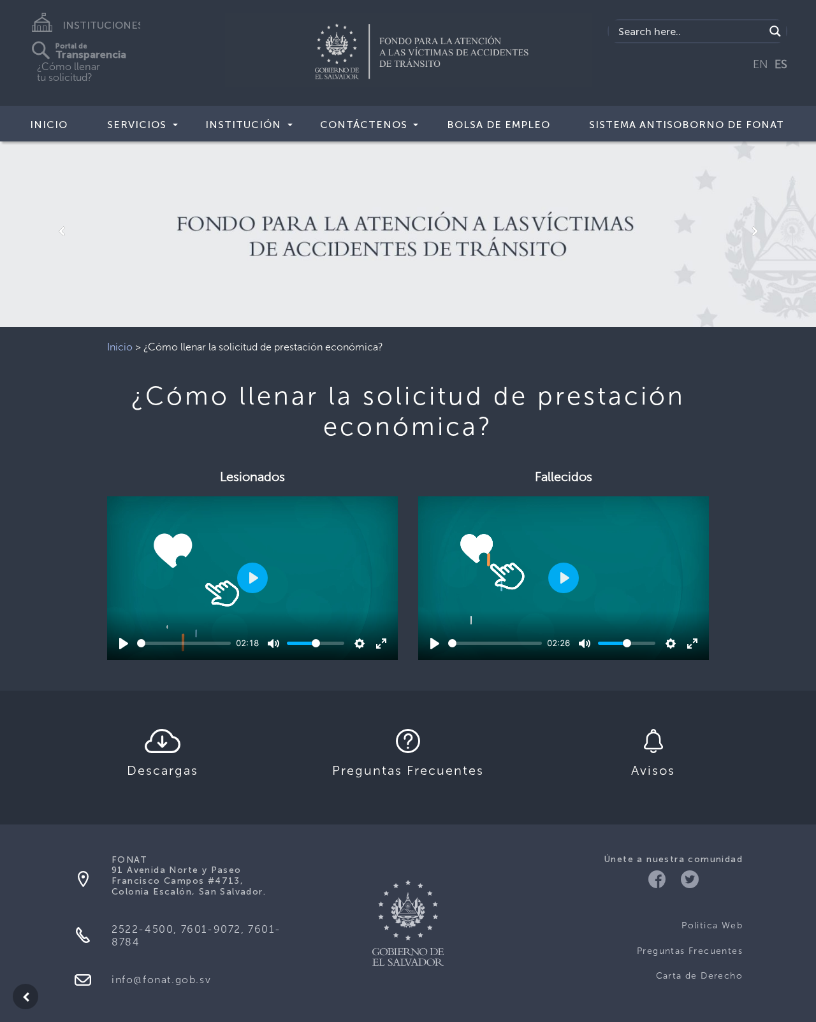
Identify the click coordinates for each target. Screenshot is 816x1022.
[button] (61, 231)
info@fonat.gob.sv (161, 980)
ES (781, 64)
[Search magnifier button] (775, 31)
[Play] (123, 643)
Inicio (49, 125)
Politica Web (712, 925)
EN (760, 64)
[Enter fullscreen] (381, 643)
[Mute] (273, 643)
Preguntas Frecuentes (690, 951)
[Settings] (359, 643)
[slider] (184, 643)
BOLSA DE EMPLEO (498, 125)
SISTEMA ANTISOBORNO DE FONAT (686, 125)
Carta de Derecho (699, 975)
